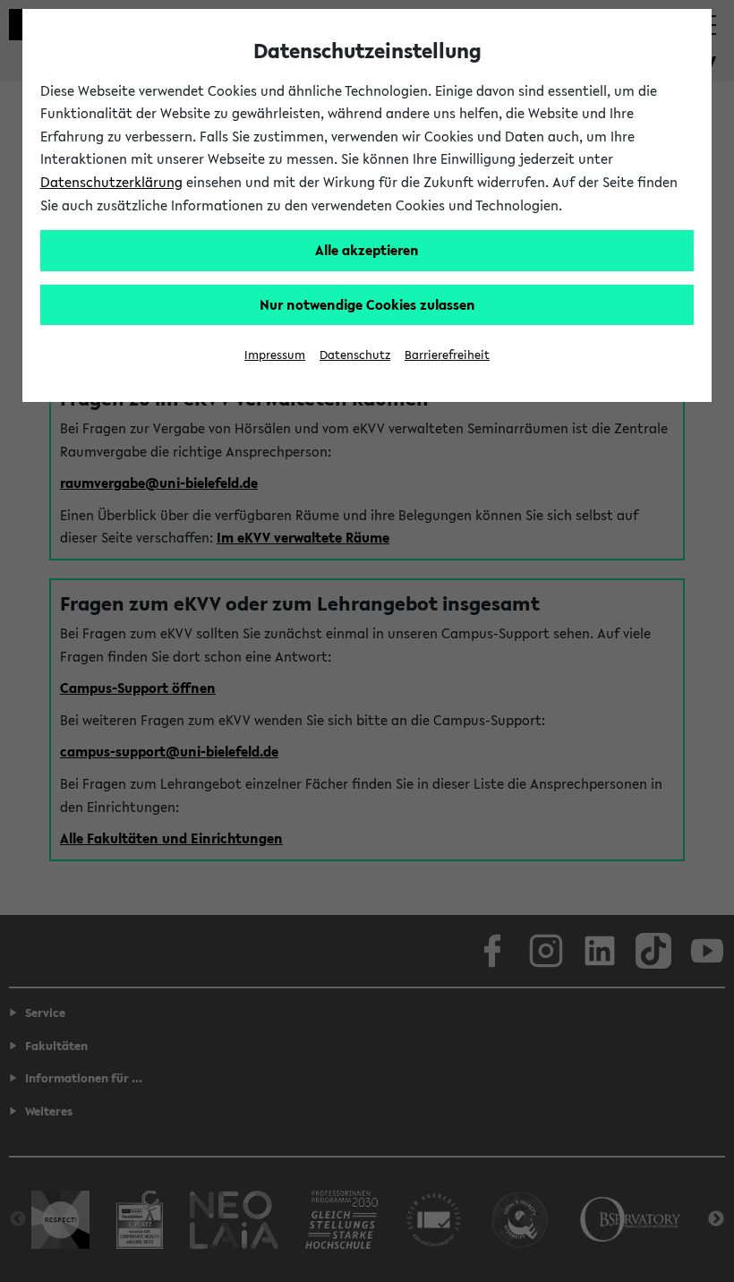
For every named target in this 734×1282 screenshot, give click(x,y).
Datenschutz (355, 354)
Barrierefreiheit (447, 354)
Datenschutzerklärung (111, 182)
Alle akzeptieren (367, 250)
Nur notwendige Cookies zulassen (367, 304)
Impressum (274, 354)
